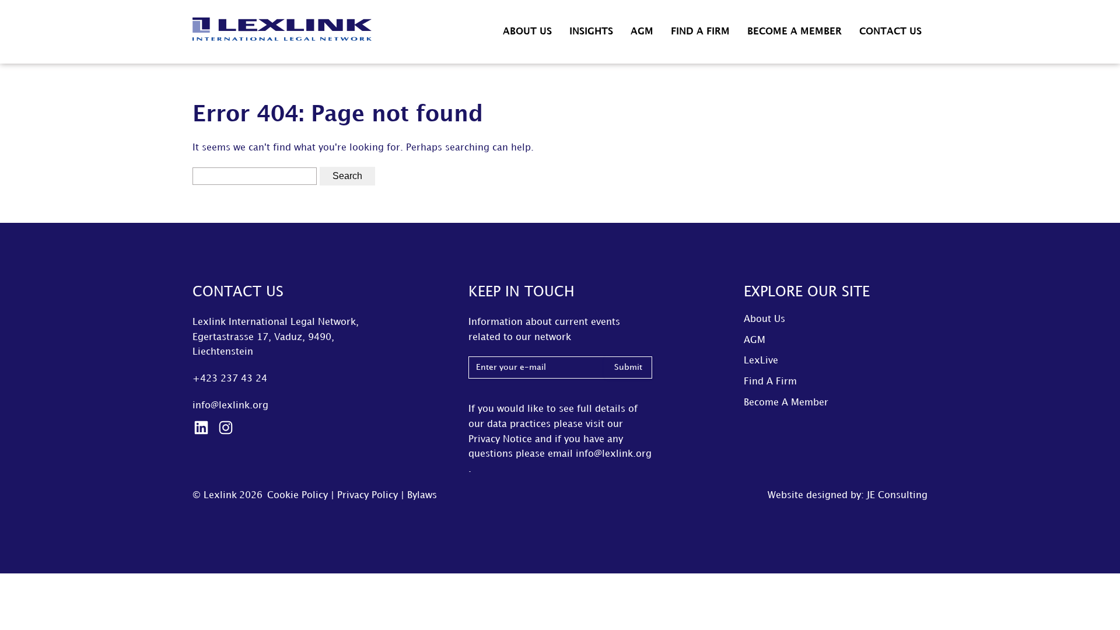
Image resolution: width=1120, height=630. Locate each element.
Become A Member (794, 31)
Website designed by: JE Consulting (848, 495)
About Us (527, 31)
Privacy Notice (500, 439)
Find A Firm (700, 31)
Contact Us (890, 31)
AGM (642, 31)
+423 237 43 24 (229, 378)
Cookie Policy (297, 495)
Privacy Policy (367, 495)
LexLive (761, 360)
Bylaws (422, 495)
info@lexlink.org (230, 405)
